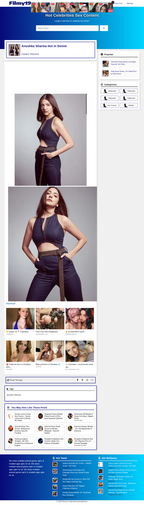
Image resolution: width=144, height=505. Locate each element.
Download (10, 304)
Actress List (117, 3)
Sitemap (130, 3)
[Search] (104, 28)
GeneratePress (82, 501)
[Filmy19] (20, 3)
